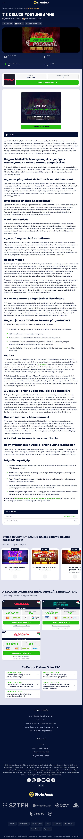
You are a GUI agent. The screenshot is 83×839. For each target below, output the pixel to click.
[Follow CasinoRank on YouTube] (44, 780)
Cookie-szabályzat (22, 836)
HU (40, 785)
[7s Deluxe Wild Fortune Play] (45, 564)
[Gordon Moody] (62, 805)
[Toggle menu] (4, 3)
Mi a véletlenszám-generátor (41, 730)
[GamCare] (37, 814)
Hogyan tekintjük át (41, 752)
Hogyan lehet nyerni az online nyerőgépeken (41, 727)
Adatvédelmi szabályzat (41, 748)
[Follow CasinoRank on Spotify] (48, 780)
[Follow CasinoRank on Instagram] (34, 780)
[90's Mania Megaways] (15, 564)
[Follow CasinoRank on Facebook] (29, 780)
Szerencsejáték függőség (45, 836)
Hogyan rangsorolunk (41, 755)
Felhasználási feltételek (10, 836)
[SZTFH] (15, 805)
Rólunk (41, 744)
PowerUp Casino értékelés (61, 626)
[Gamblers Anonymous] (76, 805)
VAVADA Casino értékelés (21, 626)
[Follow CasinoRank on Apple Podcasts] (53, 780)
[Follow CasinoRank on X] (39, 780)
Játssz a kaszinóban (41, 40)
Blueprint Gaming (70, 516)
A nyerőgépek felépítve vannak (41, 716)
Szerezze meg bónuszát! (47, 82)
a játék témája (41, 364)
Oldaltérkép (75, 836)
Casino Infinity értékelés (21, 656)
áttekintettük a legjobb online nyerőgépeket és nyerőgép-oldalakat (37, 498)
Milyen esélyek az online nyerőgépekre (41, 723)
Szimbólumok (41, 719)
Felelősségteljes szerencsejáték (62, 836)
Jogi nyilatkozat (33, 836)
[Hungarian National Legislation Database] (41, 805)
